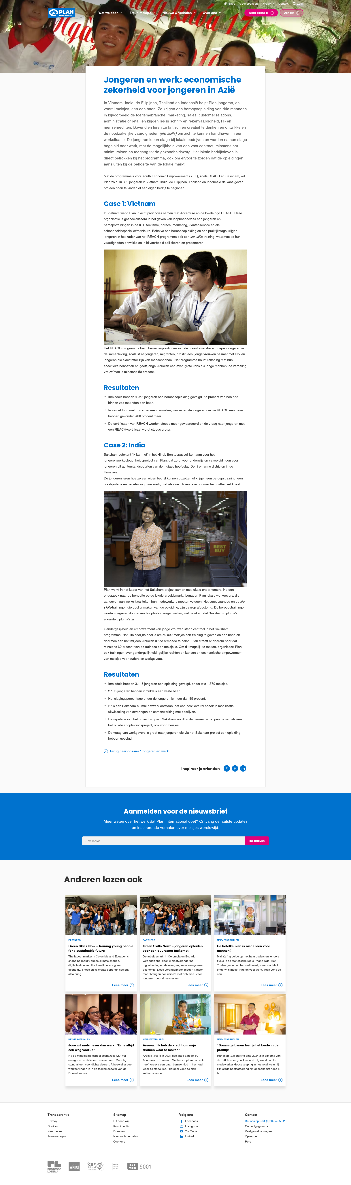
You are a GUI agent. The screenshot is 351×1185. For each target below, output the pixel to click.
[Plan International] (61, 13)
